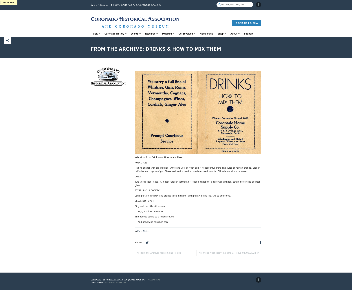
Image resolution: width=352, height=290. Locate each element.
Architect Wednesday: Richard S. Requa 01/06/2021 (228, 252)
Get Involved (186, 33)
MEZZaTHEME (154, 279)
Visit (95, 33)
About (234, 33)
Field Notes (143, 231)
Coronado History (114, 33)
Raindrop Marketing (116, 282)
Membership (206, 33)
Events (135, 33)
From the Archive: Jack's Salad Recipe (160, 252)
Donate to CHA (247, 22)
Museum (167, 33)
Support (248, 33)
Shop (221, 33)
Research (150, 33)
